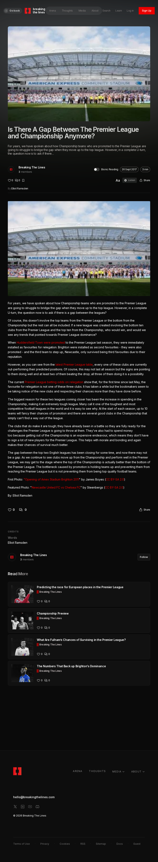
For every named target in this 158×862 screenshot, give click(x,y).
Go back (14, 10)
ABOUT (136, 771)
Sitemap (101, 843)
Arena (52, 10)
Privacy (44, 843)
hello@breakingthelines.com (34, 797)
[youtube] (30, 807)
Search (106, 10)
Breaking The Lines (32, 167)
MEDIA (116, 771)
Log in (130, 10)
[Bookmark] (23, 180)
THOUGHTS (97, 771)
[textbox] (79, 349)
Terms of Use (21, 843)
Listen (131, 180)
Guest (137, 843)
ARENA (77, 771)
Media (82, 10)
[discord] (37, 807)
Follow (144, 557)
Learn (118, 10)
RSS (82, 843)
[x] (15, 807)
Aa (118, 180)
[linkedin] (23, 807)
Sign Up (146, 10)
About (95, 10)
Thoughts (67, 10)
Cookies (65, 843)
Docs (119, 843)
